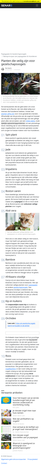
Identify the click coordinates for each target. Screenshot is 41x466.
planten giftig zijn (7, 114)
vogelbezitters (10, 369)
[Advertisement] (20, 29)
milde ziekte (30, 121)
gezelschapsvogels (21, 287)
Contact (4, 463)
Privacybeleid (33, 459)
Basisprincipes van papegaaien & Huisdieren (20, 56)
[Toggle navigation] (37, 5)
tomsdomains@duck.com (31, 1)
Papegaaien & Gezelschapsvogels (13, 54)
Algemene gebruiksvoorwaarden (13, 459)
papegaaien (33, 285)
